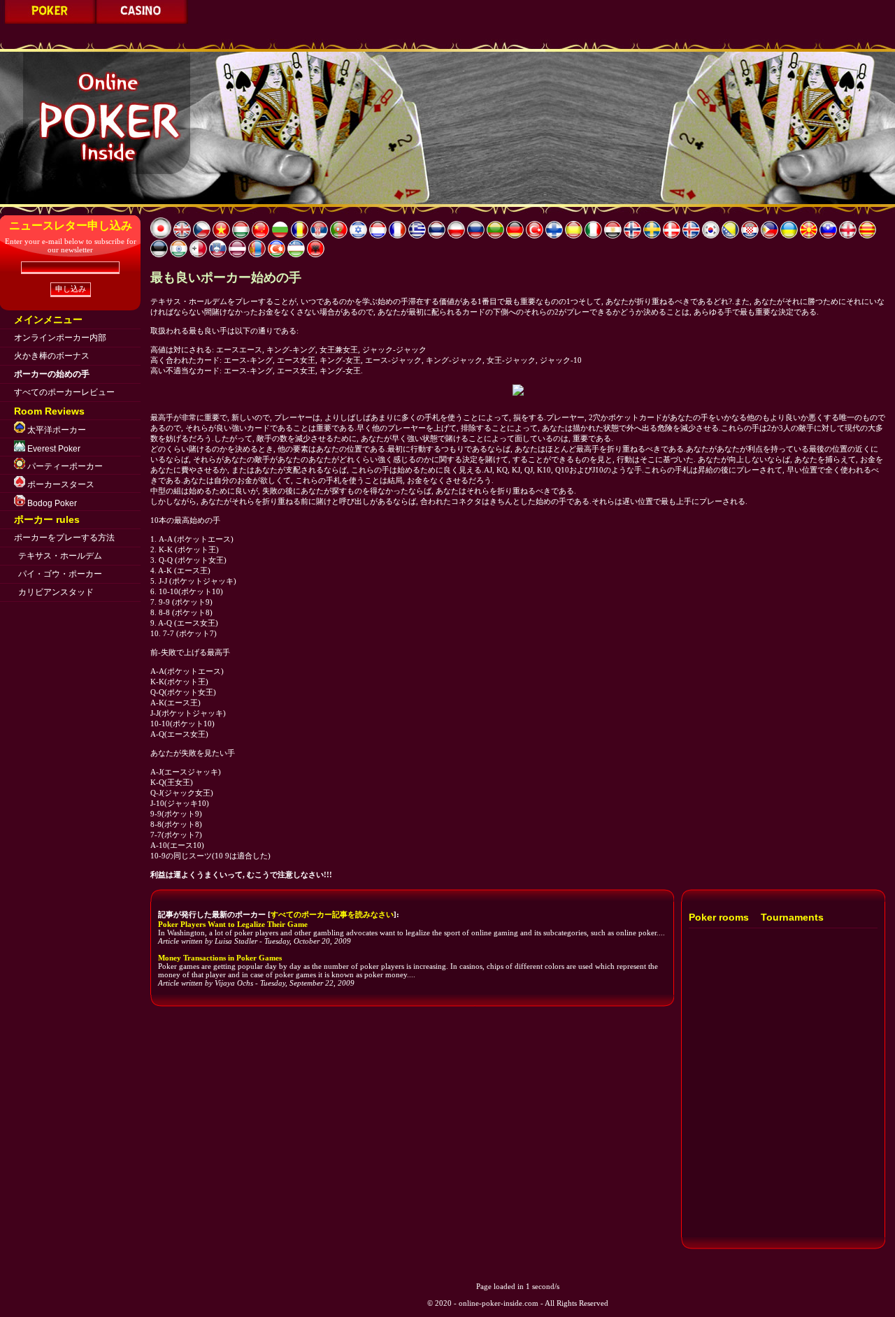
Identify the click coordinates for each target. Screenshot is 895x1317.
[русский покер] (476, 235)
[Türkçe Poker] (534, 235)
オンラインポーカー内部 (60, 338)
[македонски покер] (808, 235)
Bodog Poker (51, 503)
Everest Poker (52, 449)
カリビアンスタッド (56, 592)
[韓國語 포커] (710, 235)
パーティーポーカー (64, 466)
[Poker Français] (397, 235)
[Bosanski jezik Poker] (730, 235)
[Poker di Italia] (593, 235)
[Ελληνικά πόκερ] (417, 235)
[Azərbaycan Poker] (276, 254)
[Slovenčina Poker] (218, 254)
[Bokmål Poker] (632, 235)
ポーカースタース (59, 484)
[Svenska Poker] (652, 235)
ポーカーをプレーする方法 (64, 537)
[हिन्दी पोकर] (178, 254)
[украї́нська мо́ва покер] (789, 235)
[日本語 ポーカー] (48, 21)
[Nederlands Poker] (378, 235)
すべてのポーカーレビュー (64, 392)
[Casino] (142, 21)
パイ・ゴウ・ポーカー (60, 574)
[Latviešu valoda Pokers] (237, 254)
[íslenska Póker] (691, 235)
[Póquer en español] (573, 235)
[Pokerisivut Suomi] (554, 235)
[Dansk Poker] (671, 235)
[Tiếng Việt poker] (221, 235)
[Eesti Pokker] (159, 254)
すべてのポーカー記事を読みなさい (332, 914)
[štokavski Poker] (319, 235)
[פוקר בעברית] (358, 235)
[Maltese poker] (198, 254)
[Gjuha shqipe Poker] (315, 254)
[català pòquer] (867, 235)
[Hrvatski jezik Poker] (750, 235)
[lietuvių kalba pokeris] (495, 235)
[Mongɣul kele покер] (257, 254)
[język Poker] (456, 235)
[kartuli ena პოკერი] (848, 235)
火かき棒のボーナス (52, 356)
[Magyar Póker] (241, 235)
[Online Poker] (182, 235)
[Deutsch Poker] (515, 235)
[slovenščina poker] (828, 235)
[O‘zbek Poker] (296, 254)
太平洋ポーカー (55, 430)
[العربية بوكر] (613, 235)
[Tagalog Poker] (769, 235)
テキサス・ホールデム (60, 556)
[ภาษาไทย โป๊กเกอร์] (436, 235)
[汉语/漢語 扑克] (260, 235)
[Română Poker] (299, 235)
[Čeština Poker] (201, 235)
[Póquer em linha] (339, 235)
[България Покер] (280, 235)
